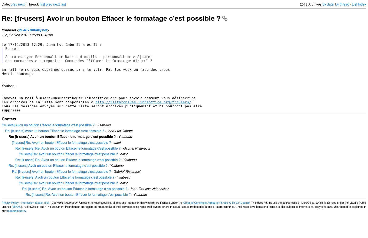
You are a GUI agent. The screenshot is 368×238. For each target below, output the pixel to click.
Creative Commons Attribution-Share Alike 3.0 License (216, 202)
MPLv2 (17, 207)
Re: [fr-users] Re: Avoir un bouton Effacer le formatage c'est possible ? (68, 148)
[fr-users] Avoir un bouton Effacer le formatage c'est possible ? (48, 125)
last (63, 4)
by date (328, 4)
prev (14, 4)
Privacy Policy (10, 202)
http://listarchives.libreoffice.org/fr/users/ (143, 102)
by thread (342, 4)
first (42, 4)
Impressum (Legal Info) (35, 202)
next (21, 4)
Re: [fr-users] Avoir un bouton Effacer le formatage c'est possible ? (111, 18)
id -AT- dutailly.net (33, 29)
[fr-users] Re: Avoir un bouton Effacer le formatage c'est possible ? (61, 142)
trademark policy (16, 211)
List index (359, 4)
